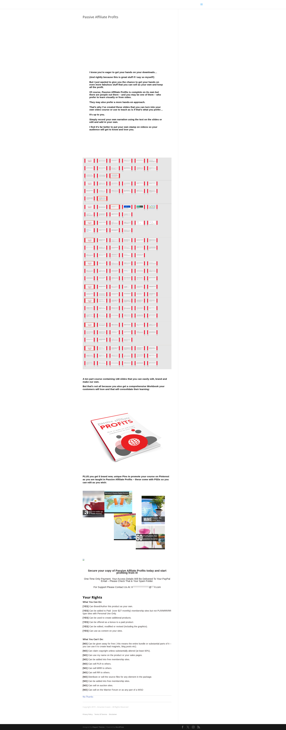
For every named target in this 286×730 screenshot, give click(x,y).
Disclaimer (113, 714)
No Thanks (88, 696)
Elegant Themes (98, 727)
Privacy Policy (88, 714)
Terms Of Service (100, 714)
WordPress (120, 727)
